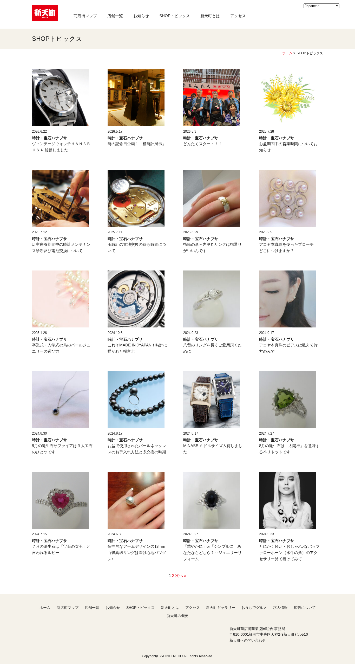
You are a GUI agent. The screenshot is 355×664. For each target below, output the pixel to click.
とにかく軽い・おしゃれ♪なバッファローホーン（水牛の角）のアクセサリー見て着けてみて (289, 552)
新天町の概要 (177, 616)
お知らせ (141, 16)
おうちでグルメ (254, 607)
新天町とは (210, 16)
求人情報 (280, 607)
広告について (305, 607)
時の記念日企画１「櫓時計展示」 (137, 143)
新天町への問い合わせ (247, 640)
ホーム (287, 53)
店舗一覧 (115, 16)
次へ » (180, 575)
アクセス (238, 16)
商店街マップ (85, 16)
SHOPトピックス (174, 16)
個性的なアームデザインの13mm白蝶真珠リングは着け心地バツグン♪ (137, 552)
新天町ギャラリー (220, 607)
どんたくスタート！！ (202, 143)
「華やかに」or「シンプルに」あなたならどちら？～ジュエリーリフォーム (212, 552)
